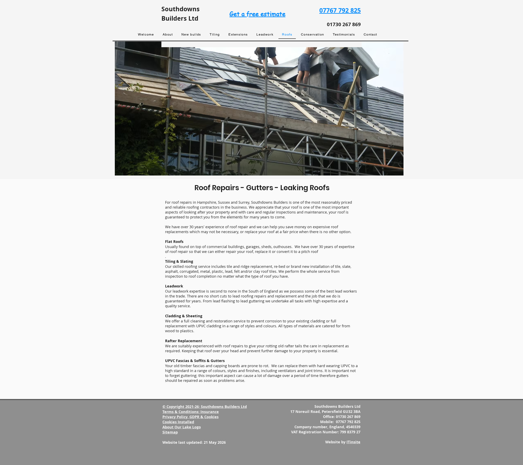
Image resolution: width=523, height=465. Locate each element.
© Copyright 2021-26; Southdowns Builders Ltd (204, 406)
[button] (167, 34)
